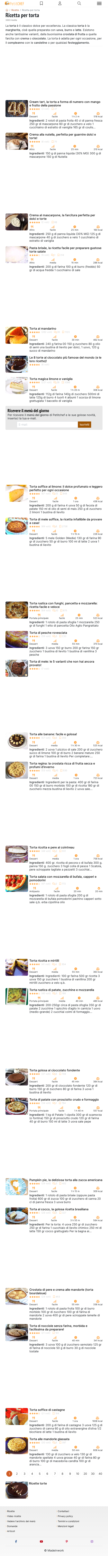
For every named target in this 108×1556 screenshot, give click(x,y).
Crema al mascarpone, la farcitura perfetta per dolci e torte (62, 216)
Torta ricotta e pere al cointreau (51, 847)
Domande (12, 1526)
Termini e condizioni (68, 1521)
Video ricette (14, 1516)
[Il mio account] (60, 3)
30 (93, 1473)
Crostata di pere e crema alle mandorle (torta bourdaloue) (61, 1291)
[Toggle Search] (79, 3)
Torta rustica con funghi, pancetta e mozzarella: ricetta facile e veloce (63, 605)
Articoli (11, 1531)
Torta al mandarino (42, 328)
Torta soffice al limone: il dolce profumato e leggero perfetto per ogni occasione (66, 488)
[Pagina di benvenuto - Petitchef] (6, 10)
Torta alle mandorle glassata (49, 1439)
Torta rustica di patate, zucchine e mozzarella (61, 990)
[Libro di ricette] (41, 3)
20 (85, 1473)
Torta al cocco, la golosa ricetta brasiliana (58, 1209)
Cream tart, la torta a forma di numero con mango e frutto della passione (64, 103)
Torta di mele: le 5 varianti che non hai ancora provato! (61, 663)
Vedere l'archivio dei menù (21, 1521)
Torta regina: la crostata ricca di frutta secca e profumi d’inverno (62, 765)
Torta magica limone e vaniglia (51, 379)
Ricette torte (38, 1483)
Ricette (11, 1511)
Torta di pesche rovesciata (48, 632)
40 (100, 1473)
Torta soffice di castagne (47, 1410)
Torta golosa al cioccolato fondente (54, 1070)
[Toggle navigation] (99, 3)
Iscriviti (84, 424)
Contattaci (63, 1511)
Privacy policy (65, 1516)
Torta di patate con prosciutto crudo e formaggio (64, 1099)
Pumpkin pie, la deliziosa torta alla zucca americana (65, 1180)
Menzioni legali (66, 1526)
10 (77, 1473)
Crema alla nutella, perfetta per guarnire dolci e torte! (62, 136)
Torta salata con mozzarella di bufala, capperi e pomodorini (62, 878)
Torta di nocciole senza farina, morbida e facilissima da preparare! (58, 1327)
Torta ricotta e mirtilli (44, 960)
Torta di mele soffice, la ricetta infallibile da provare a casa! (65, 521)
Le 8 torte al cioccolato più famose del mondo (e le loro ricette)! (65, 359)
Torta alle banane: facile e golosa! (53, 734)
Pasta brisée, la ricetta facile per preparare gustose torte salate (65, 249)
